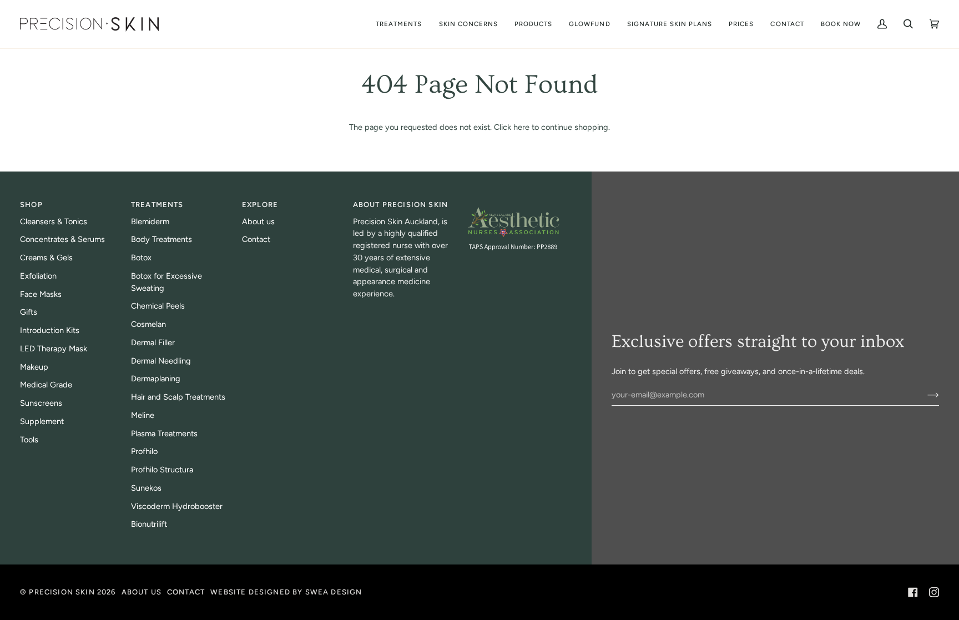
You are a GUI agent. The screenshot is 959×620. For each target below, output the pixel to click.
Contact (256, 239)
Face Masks (41, 294)
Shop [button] (31, 204)
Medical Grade (46, 385)
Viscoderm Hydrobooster (177, 506)
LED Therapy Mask (53, 349)
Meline (142, 415)
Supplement (42, 421)
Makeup (34, 367)
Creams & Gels (46, 258)
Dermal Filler (153, 342)
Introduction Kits (49, 330)
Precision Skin (61, 592)
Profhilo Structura (162, 470)
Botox (141, 258)
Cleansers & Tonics (53, 221)
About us (258, 221)
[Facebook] (913, 592)
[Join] (924, 395)
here (521, 127)
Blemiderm (150, 221)
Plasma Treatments (164, 433)
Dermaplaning (155, 379)
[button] (468, 24)
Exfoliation (38, 276)
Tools (29, 440)
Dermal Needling (161, 361)
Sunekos (146, 488)
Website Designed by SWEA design (286, 592)
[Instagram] (934, 592)
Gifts (28, 312)
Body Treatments (161, 239)
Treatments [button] (157, 204)
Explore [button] (260, 204)
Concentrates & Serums (62, 239)
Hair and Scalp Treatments (178, 397)
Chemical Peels (158, 306)
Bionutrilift (149, 524)
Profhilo (144, 451)
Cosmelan (148, 324)
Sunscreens (41, 403)
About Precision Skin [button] (400, 204)
